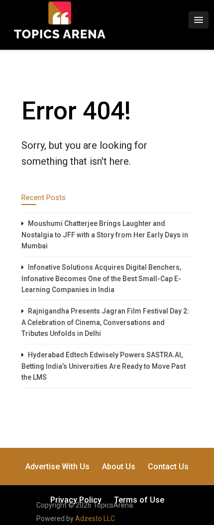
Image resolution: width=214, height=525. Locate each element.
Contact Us (168, 466)
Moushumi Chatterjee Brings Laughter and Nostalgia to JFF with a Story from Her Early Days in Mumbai (104, 234)
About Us (118, 466)
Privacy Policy (76, 500)
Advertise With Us (57, 466)
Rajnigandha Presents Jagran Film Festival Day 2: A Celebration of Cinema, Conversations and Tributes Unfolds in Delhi (105, 322)
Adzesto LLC (95, 519)
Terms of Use (139, 500)
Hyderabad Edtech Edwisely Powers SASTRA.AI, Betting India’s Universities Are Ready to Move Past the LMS (103, 366)
